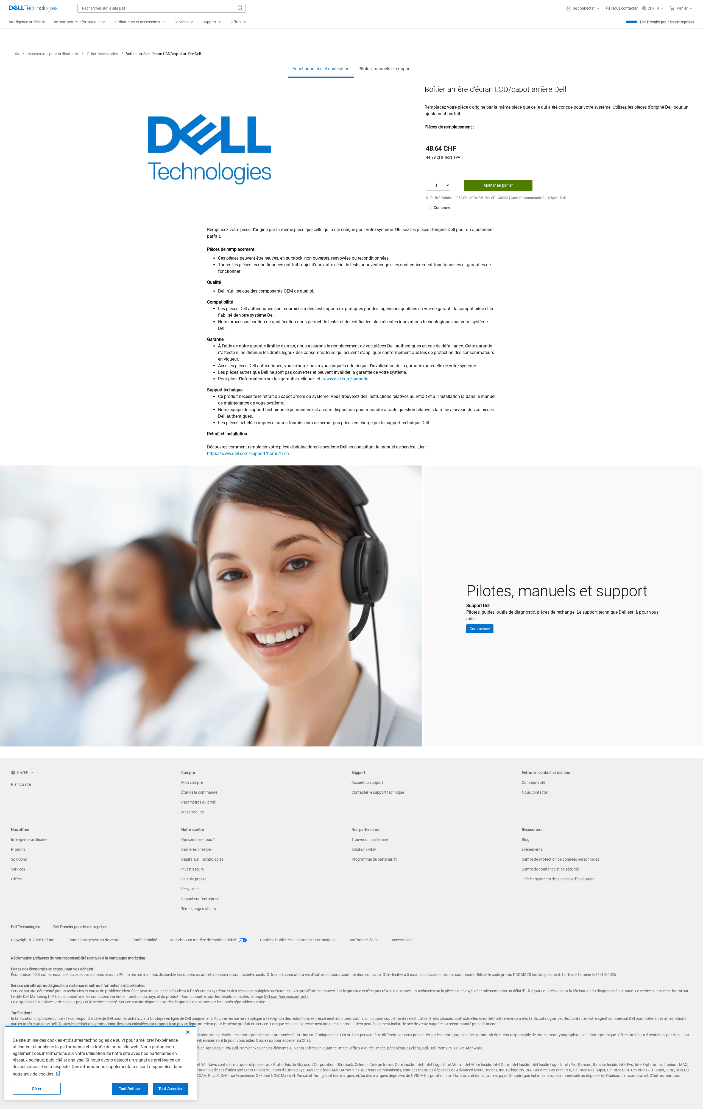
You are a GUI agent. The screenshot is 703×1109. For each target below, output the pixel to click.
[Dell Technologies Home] (33, 8)
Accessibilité (402, 940)
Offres (16, 879)
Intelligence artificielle (29, 839)
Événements (532, 849)
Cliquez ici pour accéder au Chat (283, 1040)
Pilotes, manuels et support (384, 68)
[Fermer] (188, 1032)
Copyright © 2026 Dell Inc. (33, 940)
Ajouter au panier (498, 185)
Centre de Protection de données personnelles (560, 859)
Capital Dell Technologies (202, 859)
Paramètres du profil (198, 802)
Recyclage (190, 889)
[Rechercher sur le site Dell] (240, 8)
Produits (18, 849)
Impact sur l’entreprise (200, 899)
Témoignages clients (198, 908)
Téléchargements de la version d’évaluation (558, 879)
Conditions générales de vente (93, 940)
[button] (584, 8)
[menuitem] (79, 22)
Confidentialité (144, 940)
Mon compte (192, 782)
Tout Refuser (130, 1088)
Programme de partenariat (374, 859)
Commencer (480, 629)
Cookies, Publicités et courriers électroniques (297, 940)
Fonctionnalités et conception (321, 68)
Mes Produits (192, 812)
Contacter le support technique (378, 792)
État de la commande (199, 792)
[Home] (17, 53)
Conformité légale (363, 940)
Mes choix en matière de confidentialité (203, 940)
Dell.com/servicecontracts (286, 996)
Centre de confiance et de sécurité (550, 869)
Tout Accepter (170, 1088)
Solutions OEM (364, 849)
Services (18, 869)
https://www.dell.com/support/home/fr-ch (248, 453)
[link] (622, 8)
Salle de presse (193, 879)
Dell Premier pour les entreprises (667, 22)
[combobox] (161, 8)
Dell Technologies (25, 927)
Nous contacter (535, 792)
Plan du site (21, 784)
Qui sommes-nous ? (198, 839)
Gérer (36, 1088)
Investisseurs (192, 869)
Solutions (19, 859)
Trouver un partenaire (370, 839)
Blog (525, 839)
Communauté (533, 782)
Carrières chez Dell (196, 849)
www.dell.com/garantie (345, 378)
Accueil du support (367, 782)
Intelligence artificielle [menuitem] (27, 22)
